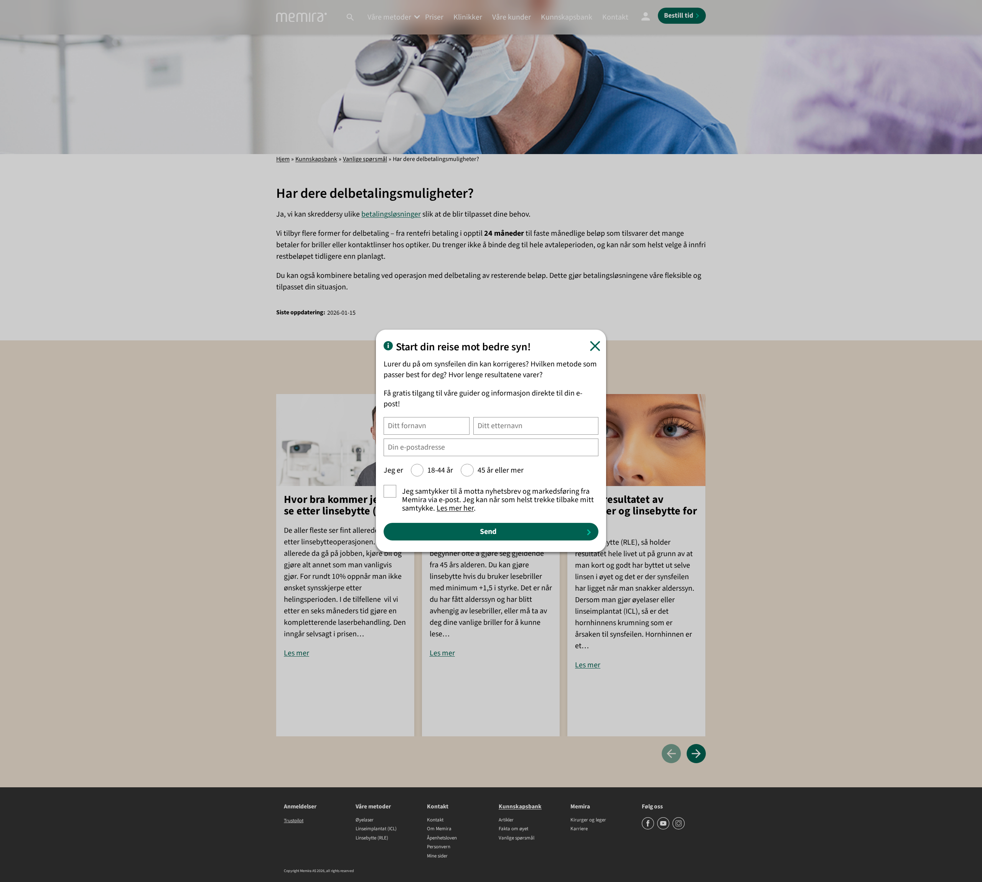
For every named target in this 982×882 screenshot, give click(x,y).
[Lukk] (595, 346)
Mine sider (437, 856)
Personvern (438, 847)
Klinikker (467, 17)
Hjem (283, 159)
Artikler (506, 820)
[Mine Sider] (645, 17)
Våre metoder (389, 17)
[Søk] (350, 17)
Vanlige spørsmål (365, 159)
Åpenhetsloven (442, 838)
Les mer (296, 653)
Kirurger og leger (588, 820)
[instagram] (678, 828)
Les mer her (455, 508)
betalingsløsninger (391, 214)
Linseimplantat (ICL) (376, 829)
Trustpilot (293, 820)
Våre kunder (511, 17)
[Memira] (301, 17)
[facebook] (648, 828)
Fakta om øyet (513, 829)
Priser (434, 17)
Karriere (579, 829)
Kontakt (615, 17)
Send (488, 532)
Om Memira (439, 829)
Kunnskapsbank (566, 17)
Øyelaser (365, 820)
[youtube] (664, 828)
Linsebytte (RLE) (372, 838)
